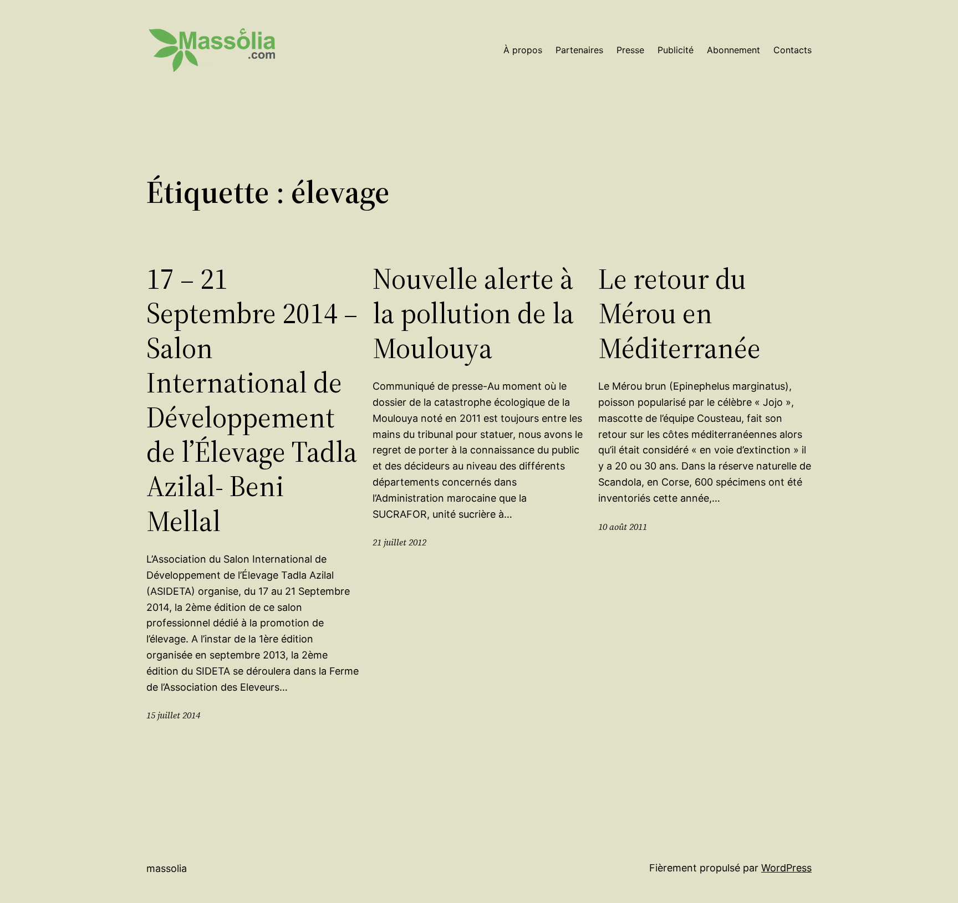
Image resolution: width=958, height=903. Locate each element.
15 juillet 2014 (173, 715)
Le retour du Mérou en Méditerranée (679, 313)
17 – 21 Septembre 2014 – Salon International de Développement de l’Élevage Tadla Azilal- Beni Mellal (252, 400)
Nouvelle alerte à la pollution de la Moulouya (473, 313)
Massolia (166, 868)
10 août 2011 (622, 527)
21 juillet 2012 (399, 542)
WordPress (786, 868)
